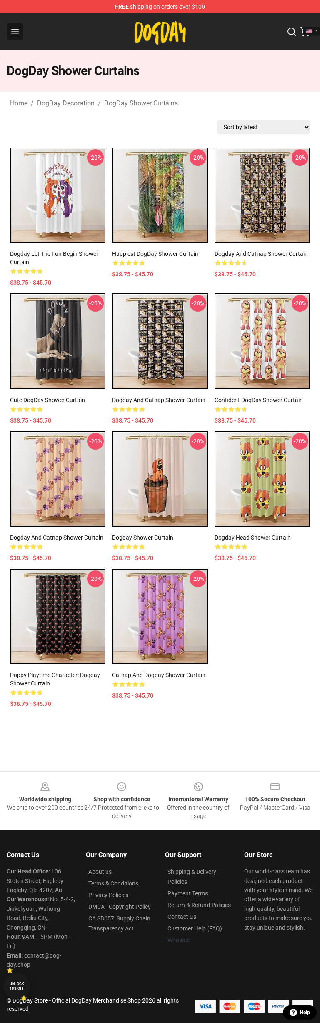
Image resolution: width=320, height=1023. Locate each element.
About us (100, 871)
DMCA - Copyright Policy (119, 906)
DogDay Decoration (66, 103)
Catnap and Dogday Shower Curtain (158, 675)
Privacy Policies (108, 895)
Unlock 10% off (17, 986)
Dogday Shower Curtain (142, 537)
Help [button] (305, 1012)
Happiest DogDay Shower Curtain (155, 253)
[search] (292, 32)
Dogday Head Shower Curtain (253, 537)
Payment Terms (188, 893)
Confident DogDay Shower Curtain (259, 400)
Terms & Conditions (113, 883)
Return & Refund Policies (199, 905)
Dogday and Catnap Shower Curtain (56, 537)
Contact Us (182, 916)
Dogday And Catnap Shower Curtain (261, 253)
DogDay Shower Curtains (141, 103)
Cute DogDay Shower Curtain (47, 400)
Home (19, 103)
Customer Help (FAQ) (195, 928)
